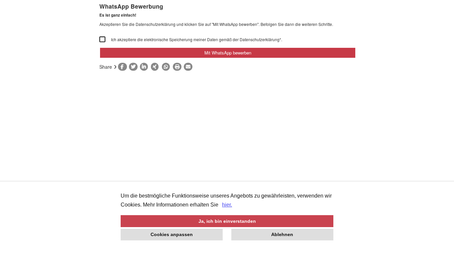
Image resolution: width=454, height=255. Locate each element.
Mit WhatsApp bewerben (227, 52)
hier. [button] (227, 205)
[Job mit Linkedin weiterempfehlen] (145, 67)
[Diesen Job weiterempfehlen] (189, 67)
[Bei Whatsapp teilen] (167, 67)
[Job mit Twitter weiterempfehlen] (134, 67)
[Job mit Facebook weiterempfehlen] (123, 67)
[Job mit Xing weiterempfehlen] (156, 67)
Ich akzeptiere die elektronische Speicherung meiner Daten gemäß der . (196, 39)
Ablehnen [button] (282, 234)
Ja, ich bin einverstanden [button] (227, 221)
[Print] (178, 67)
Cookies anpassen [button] (172, 234)
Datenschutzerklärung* (260, 39)
